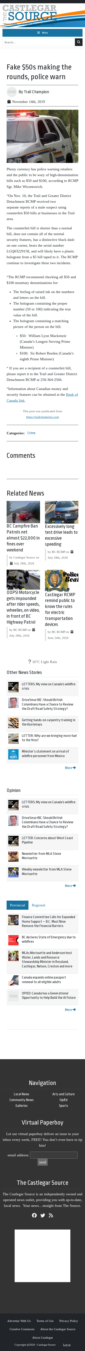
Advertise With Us (19, 1321)
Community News (21, 1100)
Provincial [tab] (17, 905)
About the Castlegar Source (58, 1329)
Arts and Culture (63, 1094)
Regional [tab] (38, 905)
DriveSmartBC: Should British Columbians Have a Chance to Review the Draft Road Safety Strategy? (47, 704)
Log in (67, 1344)
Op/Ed (63, 1100)
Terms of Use (45, 1321)
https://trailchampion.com (42, 417)
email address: (18, 1155)
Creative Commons (22, 1329)
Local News (21, 1094)
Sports (63, 1106)
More (69, 768)
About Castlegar (42, 1337)
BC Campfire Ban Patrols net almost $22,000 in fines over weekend (23, 537)
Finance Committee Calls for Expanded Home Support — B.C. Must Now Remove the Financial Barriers (48, 921)
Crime (31, 433)
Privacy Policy (68, 1321)
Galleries (21, 1106)
